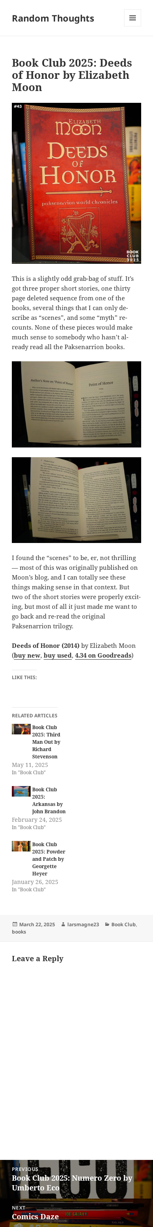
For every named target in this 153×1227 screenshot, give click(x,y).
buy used (58, 655)
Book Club (123, 924)
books (19, 931)
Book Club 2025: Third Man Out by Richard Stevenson (46, 742)
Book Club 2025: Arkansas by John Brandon (49, 800)
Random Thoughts (53, 18)
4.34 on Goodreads (103, 655)
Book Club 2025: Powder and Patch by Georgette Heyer (48, 859)
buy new (27, 655)
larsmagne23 (83, 924)
